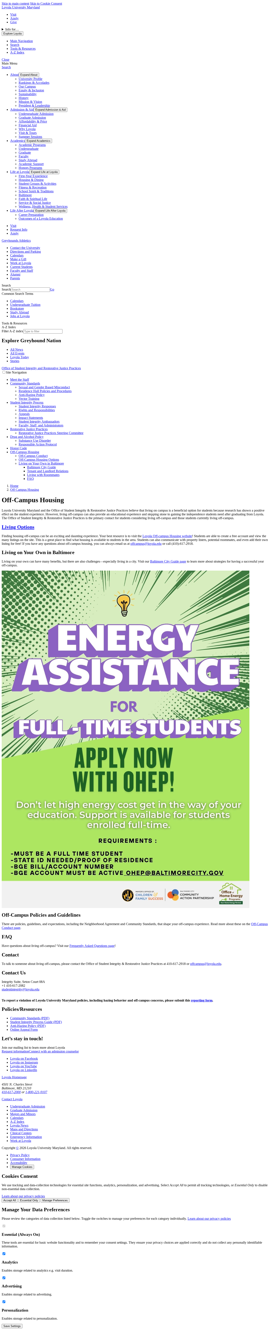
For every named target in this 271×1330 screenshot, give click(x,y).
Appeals (24, 414)
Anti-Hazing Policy (32, 395)
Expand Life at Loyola (44, 172)
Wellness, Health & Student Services (43, 206)
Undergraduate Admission (36, 114)
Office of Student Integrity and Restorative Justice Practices (41, 368)
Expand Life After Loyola (50, 210)
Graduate (25, 152)
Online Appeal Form (24, 1029)
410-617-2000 (11, 1092)
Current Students (21, 267)
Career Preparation (31, 215)
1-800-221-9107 (36, 1092)
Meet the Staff (19, 379)
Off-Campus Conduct (33, 456)
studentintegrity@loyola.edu (20, 989)
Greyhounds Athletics (16, 240)
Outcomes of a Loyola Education (41, 218)
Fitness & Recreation (33, 187)
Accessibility (18, 1162)
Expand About (28, 74)
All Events (17, 353)
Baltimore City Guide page (168, 561)
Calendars (17, 255)
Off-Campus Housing (24, 452)
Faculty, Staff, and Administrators (41, 425)
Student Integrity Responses (37, 406)
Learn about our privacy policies (23, 1196)
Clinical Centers (21, 1133)
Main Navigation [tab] (21, 41)
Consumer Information (25, 1159)
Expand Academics (38, 140)
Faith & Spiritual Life (33, 199)
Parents (15, 278)
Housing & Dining (31, 180)
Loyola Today (19, 357)
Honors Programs (30, 168)
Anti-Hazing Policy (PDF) (28, 1026)
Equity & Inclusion (31, 90)
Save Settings (12, 1326)
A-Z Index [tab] (17, 52)
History (24, 98)
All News (16, 349)
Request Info (18, 229)
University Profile (30, 79)
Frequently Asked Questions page (92, 946)
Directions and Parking (25, 251)
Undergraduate (29, 148)
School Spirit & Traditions (36, 191)
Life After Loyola (22, 210)
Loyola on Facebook (24, 1058)
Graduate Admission (32, 117)
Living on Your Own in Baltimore (41, 463)
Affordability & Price (33, 121)
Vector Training (29, 398)
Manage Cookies (22, 1167)
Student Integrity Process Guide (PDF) (36, 1022)
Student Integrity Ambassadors (39, 421)
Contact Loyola (12, 1099)
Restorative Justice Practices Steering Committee (51, 433)
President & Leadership (34, 105)
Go (52, 289)
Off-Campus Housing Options (39, 459)
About (14, 74)
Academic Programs (32, 145)
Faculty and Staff (21, 270)
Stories (14, 361)
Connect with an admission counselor (54, 1051)
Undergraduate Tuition (25, 304)
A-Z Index (17, 1121)
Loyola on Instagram (24, 1062)
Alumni (15, 274)
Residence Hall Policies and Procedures (45, 391)
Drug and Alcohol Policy (27, 437)
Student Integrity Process (26, 402)
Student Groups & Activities (37, 183)
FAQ (30, 478)
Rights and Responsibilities (37, 410)
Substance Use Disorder (35, 440)
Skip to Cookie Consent (46, 3)
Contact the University (25, 248)
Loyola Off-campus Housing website (167, 536)
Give (13, 22)
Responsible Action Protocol (38, 444)
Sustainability (28, 94)
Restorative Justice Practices (29, 429)
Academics (17, 140)
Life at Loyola (19, 172)
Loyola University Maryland (21, 7)
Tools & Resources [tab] (23, 48)
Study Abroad (28, 160)
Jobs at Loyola (20, 316)
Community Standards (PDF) (29, 1018)
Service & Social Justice (35, 202)
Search (6, 67)
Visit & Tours (28, 133)
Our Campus (27, 86)
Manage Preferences (55, 1200)
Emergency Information (26, 1137)
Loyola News (19, 1125)
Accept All (9, 1200)
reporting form (201, 1000)
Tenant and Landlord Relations (47, 471)
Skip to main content (15, 3)
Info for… (12, 29)
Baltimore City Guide (41, 467)
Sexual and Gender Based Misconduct (44, 387)
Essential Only (29, 1200)
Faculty (24, 156)
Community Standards (25, 383)
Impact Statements (31, 417)
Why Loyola (27, 129)
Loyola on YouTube (23, 1066)
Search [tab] (14, 45)
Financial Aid (28, 125)
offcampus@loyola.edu (146, 543)
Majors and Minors (23, 1114)
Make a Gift (18, 259)
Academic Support (31, 164)
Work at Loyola (20, 263)
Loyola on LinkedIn (23, 1070)
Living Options (18, 527)
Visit (13, 14)
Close (5, 59)
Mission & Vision (30, 101)
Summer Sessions (30, 136)
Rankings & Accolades (34, 82)
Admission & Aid (22, 109)
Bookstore (17, 308)
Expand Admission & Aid (50, 109)
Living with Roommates (43, 475)
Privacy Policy (20, 1155)
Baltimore (25, 195)
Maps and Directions (24, 1129)
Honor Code (18, 448)
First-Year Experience (33, 176)
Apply (14, 18)
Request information (15, 1051)
